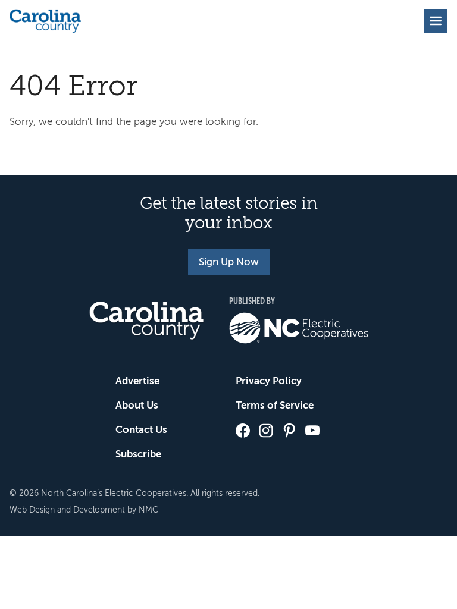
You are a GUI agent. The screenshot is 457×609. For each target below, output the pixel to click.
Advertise (137, 381)
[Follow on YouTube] (312, 430)
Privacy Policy (269, 381)
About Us (136, 405)
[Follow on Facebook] (243, 430)
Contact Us (141, 429)
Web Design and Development (67, 510)
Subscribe (138, 454)
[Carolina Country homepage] (45, 21)
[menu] (435, 21)
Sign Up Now (229, 262)
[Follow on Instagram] (266, 430)
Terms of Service (275, 405)
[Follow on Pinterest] (289, 430)
